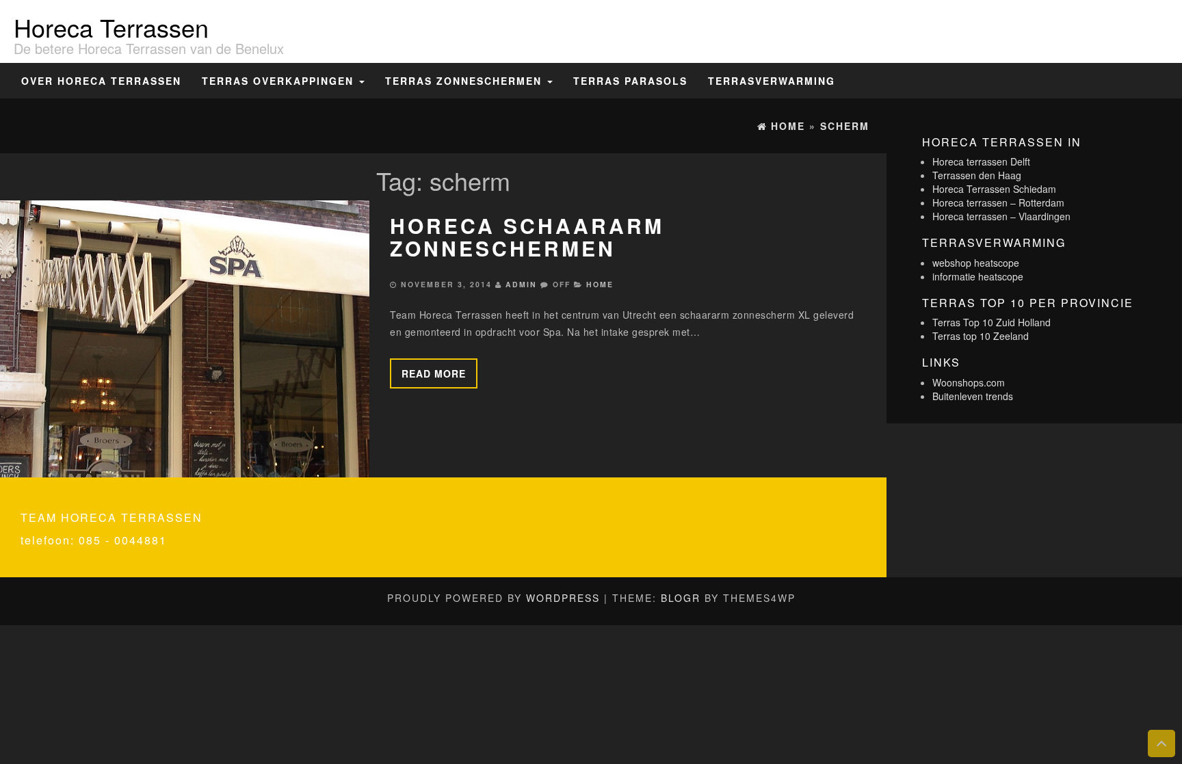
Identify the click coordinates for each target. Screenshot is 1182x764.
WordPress (563, 598)
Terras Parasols (630, 81)
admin (521, 284)
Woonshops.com (968, 382)
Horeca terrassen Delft (981, 161)
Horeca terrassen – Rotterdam (998, 202)
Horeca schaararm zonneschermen (527, 237)
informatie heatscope (977, 276)
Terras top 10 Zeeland (980, 336)
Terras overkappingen (280, 81)
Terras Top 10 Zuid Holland (991, 322)
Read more (434, 373)
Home (600, 284)
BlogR (680, 598)
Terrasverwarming (771, 81)
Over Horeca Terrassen (101, 81)
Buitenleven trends (972, 396)
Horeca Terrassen (111, 27)
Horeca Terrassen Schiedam (994, 189)
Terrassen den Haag (976, 175)
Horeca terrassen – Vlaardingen (1001, 216)
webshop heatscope (975, 262)
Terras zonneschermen (465, 81)
